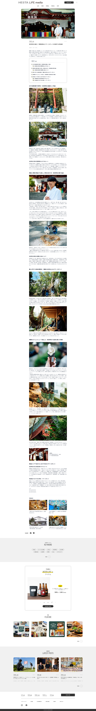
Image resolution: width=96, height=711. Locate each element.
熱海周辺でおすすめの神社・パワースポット (42, 80)
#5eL (53, 551)
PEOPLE (52, 5)
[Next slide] (65, 133)
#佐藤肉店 (79, 680)
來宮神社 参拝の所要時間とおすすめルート (41, 66)
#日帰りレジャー (30, 680)
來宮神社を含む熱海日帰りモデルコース (41, 78)
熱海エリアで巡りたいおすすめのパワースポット (41, 76)
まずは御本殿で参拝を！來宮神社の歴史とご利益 (41, 64)
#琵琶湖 (25, 680)
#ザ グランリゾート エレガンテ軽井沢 (70, 680)
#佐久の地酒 (54, 680)
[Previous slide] (30, 133)
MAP (60, 454)
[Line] (34, 533)
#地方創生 (55, 549)
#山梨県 (42, 551)
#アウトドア (59, 551)
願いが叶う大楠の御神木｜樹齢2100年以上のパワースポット (43, 72)
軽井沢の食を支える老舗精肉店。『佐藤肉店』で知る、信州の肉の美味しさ (71, 678)
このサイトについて (23, 701)
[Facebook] (30, 533)
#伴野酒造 (46, 680)
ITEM (58, 5)
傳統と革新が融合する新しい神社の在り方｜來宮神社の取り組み (44, 68)
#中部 (33, 47)
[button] (47, 145)
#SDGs (48, 549)
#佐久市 (50, 680)
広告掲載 (31, 701)
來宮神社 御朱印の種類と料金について (40, 70)
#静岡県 (30, 47)
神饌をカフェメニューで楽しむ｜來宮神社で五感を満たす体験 (43, 74)
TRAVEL (47, 5)
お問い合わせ (61, 701)
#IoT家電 (61, 549)
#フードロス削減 (41, 549)
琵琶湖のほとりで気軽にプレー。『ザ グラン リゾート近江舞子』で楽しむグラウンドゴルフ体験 (24, 678)
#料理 (48, 551)
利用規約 (54, 701)
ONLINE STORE (48, 606)
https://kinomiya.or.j (54, 455)
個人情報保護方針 (39, 701)
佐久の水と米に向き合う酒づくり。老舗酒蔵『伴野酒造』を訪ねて (48, 678)
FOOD (42, 5)
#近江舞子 (15, 680)
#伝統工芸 (36, 551)
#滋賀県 (21, 680)
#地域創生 (39, 680)
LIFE (38, 5)
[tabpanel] (48, 588)
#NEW (34, 549)
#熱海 (36, 47)
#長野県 (42, 680)
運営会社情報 (47, 701)
